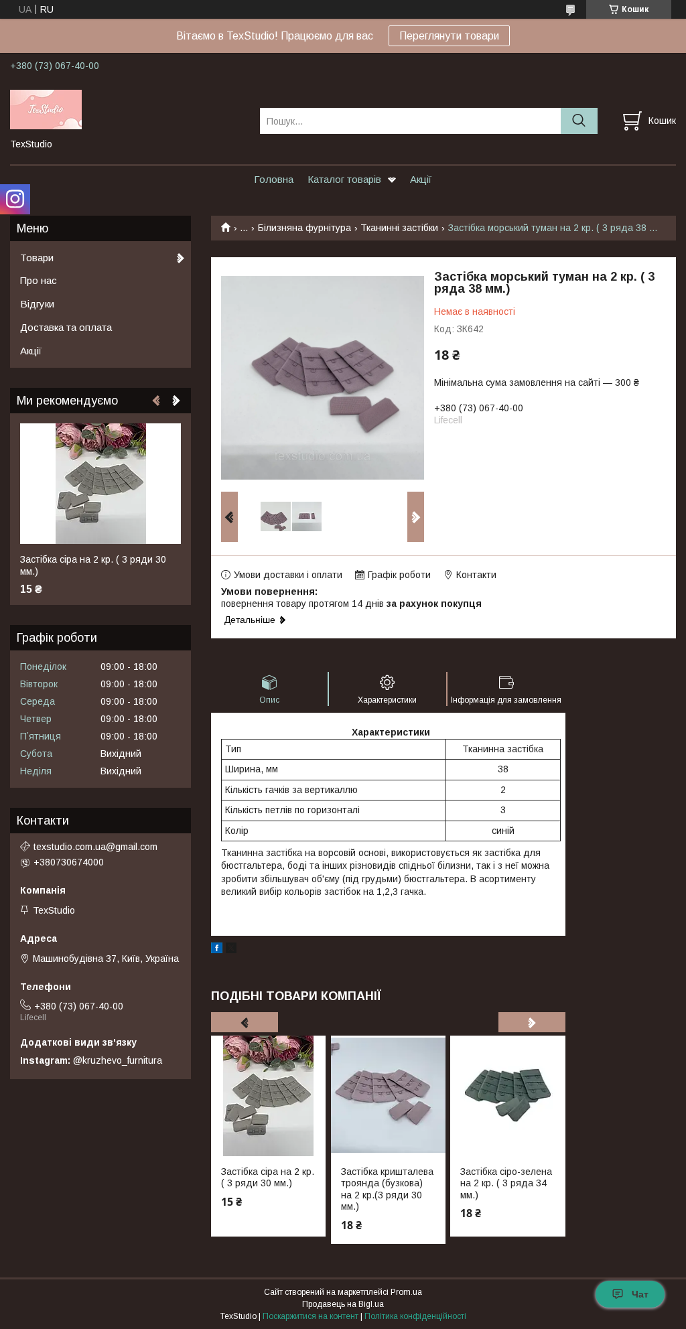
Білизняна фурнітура (304, 227)
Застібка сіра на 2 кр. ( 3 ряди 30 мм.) (267, 1177)
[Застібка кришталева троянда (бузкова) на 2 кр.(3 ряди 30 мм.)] (388, 1096)
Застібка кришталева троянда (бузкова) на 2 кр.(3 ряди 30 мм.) (387, 1189)
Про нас (38, 280)
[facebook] (216, 950)
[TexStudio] (126, 108)
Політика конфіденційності (415, 1316)
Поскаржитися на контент (310, 1316)
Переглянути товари (449, 36)
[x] (231, 950)
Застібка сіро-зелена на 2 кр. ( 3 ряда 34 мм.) (506, 1183)
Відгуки (37, 303)
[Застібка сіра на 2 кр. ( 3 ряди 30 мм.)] (268, 1096)
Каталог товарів (344, 179)
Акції (420, 179)
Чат (640, 1294)
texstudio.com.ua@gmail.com (95, 846)
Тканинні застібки (399, 227)
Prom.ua (406, 1292)
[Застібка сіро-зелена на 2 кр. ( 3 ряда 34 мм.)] (507, 1096)
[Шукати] (579, 121)
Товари (37, 257)
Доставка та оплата (66, 327)
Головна (273, 179)
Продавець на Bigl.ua (343, 1304)
